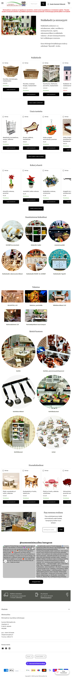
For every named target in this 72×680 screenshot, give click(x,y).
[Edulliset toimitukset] (19, 596)
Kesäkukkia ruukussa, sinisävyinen (49, 192)
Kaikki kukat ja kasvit (36, 208)
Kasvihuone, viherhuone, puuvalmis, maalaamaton (50, 85)
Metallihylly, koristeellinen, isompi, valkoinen (11, 138)
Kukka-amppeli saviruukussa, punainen (50, 138)
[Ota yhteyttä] (50, 596)
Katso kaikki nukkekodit (36, 103)
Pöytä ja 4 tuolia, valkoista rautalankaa (50, 492)
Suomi (28, 656)
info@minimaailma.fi (46, 597)
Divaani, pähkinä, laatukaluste (28, 138)
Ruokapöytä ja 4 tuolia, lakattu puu (30, 492)
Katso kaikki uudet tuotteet (36, 156)
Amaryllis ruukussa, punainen (8, 192)
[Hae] (43, 4)
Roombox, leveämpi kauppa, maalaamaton (29, 85)
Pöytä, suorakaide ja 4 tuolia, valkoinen (9, 492)
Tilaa (60, 530)
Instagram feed (36, 582)
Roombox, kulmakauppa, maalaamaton (10, 80)
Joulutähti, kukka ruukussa (31, 191)
